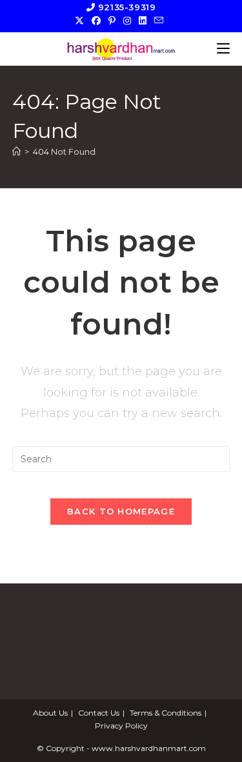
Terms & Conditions (165, 713)
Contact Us (98, 713)
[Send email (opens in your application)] (158, 20)
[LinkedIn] (142, 20)
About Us (50, 713)
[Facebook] (96, 20)
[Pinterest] (112, 20)
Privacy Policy (121, 725)
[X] (81, 20)
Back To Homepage (121, 511)
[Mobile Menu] (223, 49)
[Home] (16, 151)
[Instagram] (127, 20)
